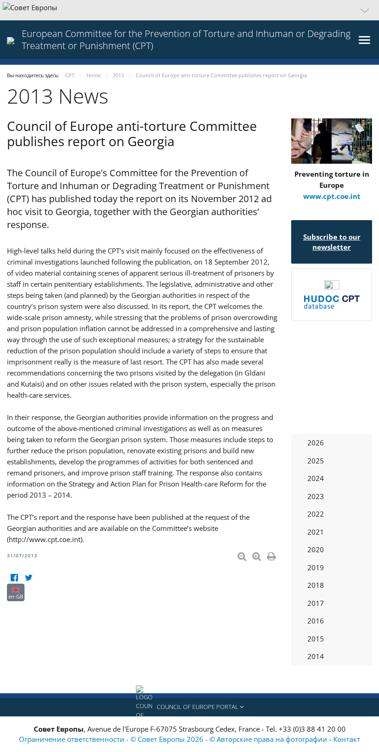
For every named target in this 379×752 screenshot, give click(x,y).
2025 (315, 460)
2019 (315, 567)
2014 (315, 656)
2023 (315, 496)
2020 (315, 549)
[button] (189, 10)
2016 (315, 620)
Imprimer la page (272, 554)
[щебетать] (28, 578)
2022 (315, 513)
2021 (315, 531)
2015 (315, 638)
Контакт (346, 739)
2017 (315, 603)
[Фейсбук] (14, 578)
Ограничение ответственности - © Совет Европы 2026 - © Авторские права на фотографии (174, 739)
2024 (315, 478)
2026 (315, 442)
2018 (315, 585)
